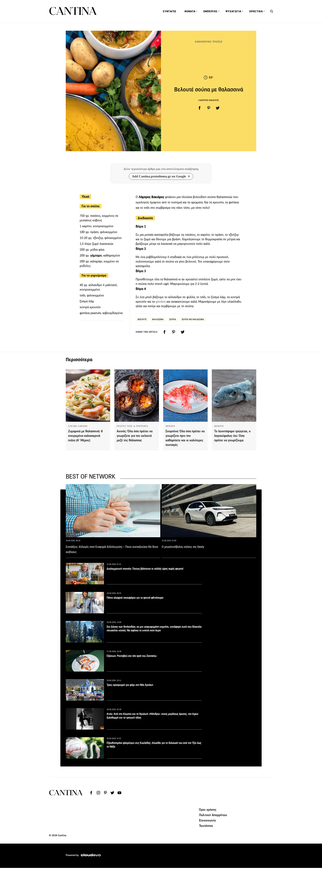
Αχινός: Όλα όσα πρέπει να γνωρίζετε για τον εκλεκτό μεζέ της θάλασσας (134, 435)
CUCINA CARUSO (78, 426)
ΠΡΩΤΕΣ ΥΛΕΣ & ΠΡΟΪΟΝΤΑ (132, 426)
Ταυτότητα (206, 826)
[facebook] (199, 108)
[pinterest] (208, 108)
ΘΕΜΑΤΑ (170, 426)
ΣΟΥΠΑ (172, 319)
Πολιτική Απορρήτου (213, 815)
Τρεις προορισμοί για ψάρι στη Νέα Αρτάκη (130, 684)
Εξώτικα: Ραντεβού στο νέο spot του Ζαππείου (131, 655)
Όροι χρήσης (207, 810)
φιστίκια (161, 301)
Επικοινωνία (207, 820)
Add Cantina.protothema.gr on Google (159, 176)
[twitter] (218, 108)
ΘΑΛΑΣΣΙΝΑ (158, 319)
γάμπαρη (96, 255)
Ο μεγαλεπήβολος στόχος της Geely (183, 547)
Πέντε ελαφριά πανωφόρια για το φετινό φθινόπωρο (135, 597)
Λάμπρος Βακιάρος (151, 197)
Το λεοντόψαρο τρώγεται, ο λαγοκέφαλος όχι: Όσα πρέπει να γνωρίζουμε (232, 435)
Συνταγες (169, 11)
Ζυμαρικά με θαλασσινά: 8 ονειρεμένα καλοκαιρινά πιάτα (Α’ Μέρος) (85, 435)
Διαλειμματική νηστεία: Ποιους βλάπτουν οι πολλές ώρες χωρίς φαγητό (145, 568)
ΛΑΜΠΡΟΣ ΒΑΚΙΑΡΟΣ (208, 100)
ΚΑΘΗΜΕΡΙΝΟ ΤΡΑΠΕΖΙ (208, 41)
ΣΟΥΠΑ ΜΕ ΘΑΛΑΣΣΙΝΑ (193, 319)
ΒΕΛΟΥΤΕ (142, 319)
